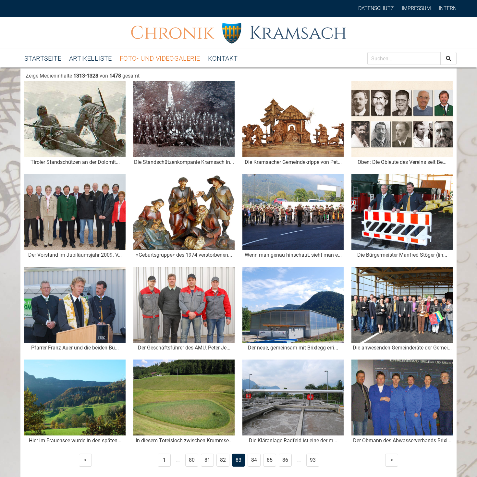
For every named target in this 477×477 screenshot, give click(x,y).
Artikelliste (90, 58)
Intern (448, 8)
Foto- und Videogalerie (160, 58)
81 (207, 460)
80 (192, 460)
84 (254, 460)
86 (285, 460)
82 (223, 460)
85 (270, 460)
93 (313, 460)
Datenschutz (376, 8)
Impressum (416, 8)
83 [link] (238, 460)
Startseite (42, 58)
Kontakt (223, 58)
